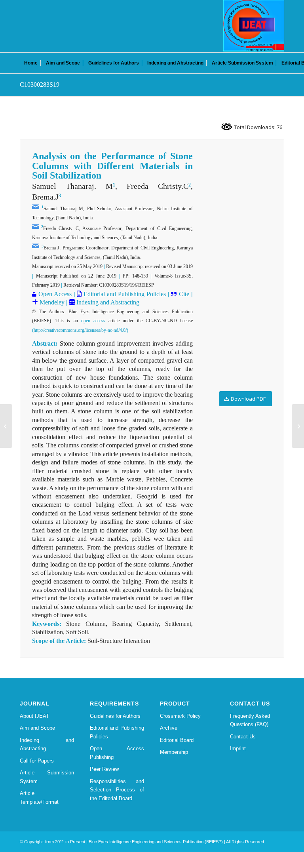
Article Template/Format (39, 797)
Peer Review (104, 769)
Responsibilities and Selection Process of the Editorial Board (117, 789)
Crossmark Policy (180, 716)
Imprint (238, 748)
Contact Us (243, 737)
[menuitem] (31, 63)
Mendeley (51, 302)
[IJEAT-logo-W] (253, 25)
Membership (174, 752)
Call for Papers (37, 761)
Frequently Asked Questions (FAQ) (250, 720)
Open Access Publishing (117, 753)
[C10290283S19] (6, 426)
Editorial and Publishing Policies (123, 294)
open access (93, 320)
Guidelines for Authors (115, 716)
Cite (184, 294)
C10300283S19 (39, 84)
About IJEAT (34, 716)
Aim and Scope (37, 728)
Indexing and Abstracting (107, 302)
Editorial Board (177, 740)
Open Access (55, 294)
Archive (168, 728)
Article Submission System (47, 777)
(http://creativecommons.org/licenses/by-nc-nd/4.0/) (80, 330)
